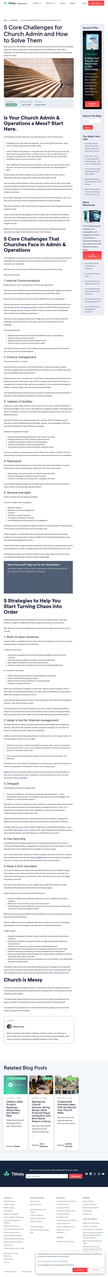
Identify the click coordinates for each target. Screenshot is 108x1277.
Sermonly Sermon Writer (13, 1242)
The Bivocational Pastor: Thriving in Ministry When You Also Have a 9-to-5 (92, 147)
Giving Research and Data (67, 1220)
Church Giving (9, 1201)
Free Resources (92, 255)
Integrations (8, 1259)
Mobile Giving (9, 1208)
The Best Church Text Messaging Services (93, 300)
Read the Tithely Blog (91, 1223)
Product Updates (36, 1227)
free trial (57, 973)
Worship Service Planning (13, 1239)
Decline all (95, 1270)
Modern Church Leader (65, 1241)
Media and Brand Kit (91, 1208)
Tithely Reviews (62, 1204)
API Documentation (37, 1218)
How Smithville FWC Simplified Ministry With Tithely (93, 171)
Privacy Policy (27, 1271)
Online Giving (9, 1204)
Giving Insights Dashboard (14, 1217)
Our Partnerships (63, 1214)
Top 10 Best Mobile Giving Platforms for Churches (93, 291)
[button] (37, 3)
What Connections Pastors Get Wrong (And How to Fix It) (92, 191)
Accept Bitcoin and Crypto (14, 1248)
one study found (27, 307)
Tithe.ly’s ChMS (35, 857)
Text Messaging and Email (14, 1229)
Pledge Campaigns (11, 1214)
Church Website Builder (13, 1235)
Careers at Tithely (90, 1204)
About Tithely (88, 1201)
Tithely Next (87, 1211)
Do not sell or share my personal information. (52, 1261)
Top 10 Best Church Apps (92, 275)
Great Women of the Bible (93, 1229)
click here (23, 778)
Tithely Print (8, 1245)
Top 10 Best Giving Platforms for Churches (92, 265)
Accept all (80, 1270)
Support (72, 3)
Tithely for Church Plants (66, 1211)
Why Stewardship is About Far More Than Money (93, 181)
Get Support (35, 1201)
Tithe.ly (6, 772)
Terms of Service (10, 1271)
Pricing (62, 3)
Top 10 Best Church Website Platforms (92, 282)
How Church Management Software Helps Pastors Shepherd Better (93, 1235)
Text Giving (8, 1211)
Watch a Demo (36, 1204)
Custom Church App (11, 1232)
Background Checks (11, 1226)
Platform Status (36, 1221)
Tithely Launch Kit (63, 1223)
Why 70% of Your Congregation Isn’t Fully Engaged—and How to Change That (93, 160)
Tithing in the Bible (90, 1226)
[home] (16, 3)
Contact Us (87, 1214)
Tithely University (36, 1215)
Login (84, 3)
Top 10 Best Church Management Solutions (92, 309)
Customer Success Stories (66, 1201)
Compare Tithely (63, 1208)
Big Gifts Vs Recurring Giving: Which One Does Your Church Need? (92, 1249)
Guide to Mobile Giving (65, 1227)
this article (18, 830)
